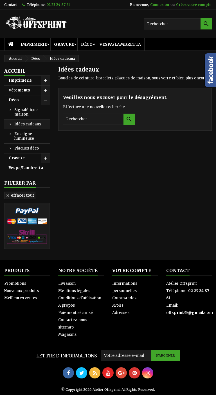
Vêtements (19, 90)
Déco (87, 44)
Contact (10, 5)
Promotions (15, 283)
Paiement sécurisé (75, 312)
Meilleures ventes (20, 298)
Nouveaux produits (21, 290)
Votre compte (131, 270)
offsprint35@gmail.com (189, 312)
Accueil (14, 71)
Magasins (67, 334)
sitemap (66, 327)
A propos (66, 305)
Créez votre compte (193, 5)
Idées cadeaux (27, 124)
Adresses (120, 312)
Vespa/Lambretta (120, 44)
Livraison (67, 283)
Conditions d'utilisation (79, 298)
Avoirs (117, 305)
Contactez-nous (72, 320)
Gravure (64, 44)
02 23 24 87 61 (58, 5)
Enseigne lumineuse (24, 136)
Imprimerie (34, 44)
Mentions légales (74, 290)
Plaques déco (26, 148)
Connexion (159, 5)
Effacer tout (20, 195)
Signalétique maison (26, 112)
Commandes (124, 298)
